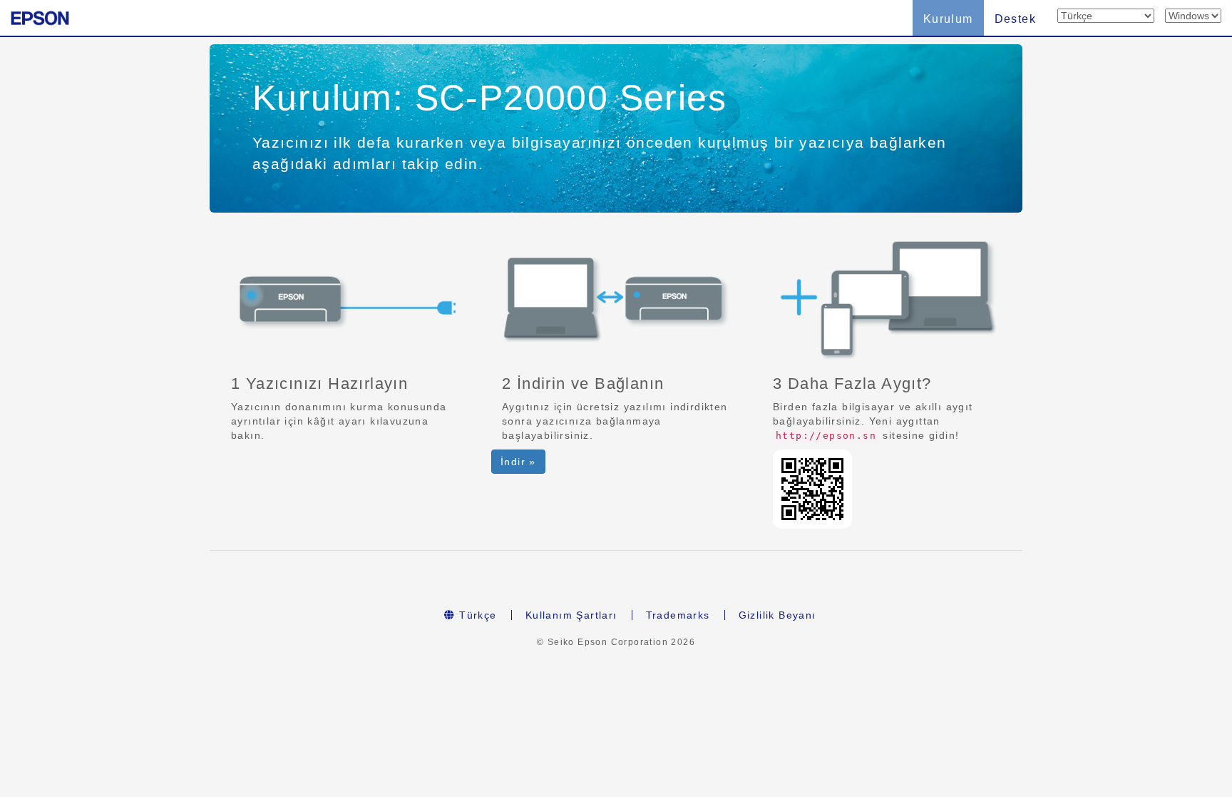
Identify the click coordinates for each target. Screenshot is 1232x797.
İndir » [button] (518, 461)
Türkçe (476, 615)
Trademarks (678, 615)
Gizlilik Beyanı (777, 615)
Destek (1015, 19)
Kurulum (948, 19)
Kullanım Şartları (571, 615)
